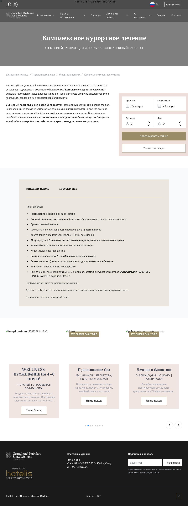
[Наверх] (179, 496)
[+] (148, 122)
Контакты (176, 15)
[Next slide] (178, 425)
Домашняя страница (17, 74)
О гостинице (139, 15)
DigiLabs (44, 496)
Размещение (44, 15)
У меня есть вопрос (154, 148)
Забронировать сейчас (154, 136)
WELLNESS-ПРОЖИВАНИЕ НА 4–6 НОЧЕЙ (34, 374)
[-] (148, 125)
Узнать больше (34, 410)
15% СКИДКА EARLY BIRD (135, 86)
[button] (85, 425)
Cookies (90, 496)
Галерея (161, 15)
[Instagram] (15, 4)
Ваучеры (96, 15)
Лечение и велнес (112, 15)
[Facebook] (8, 4)
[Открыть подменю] (53, 15)
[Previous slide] (169, 425)
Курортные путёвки (69, 74)
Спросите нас (68, 188)
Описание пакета (37, 188)
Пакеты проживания (67, 15)
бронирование (173, 4)
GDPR (99, 496)
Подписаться (173, 462)
